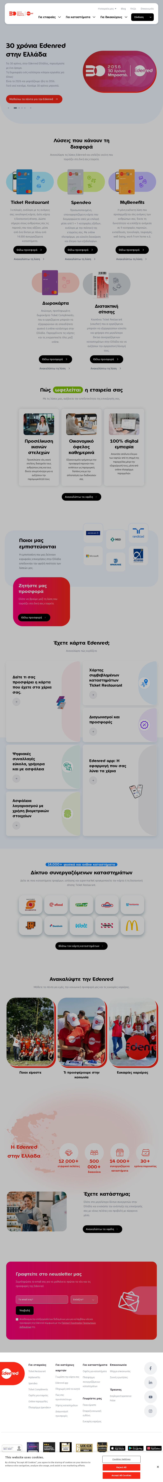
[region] (81, 1467)
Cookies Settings (121, 1459)
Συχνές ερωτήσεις (119, 1377)
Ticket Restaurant (37, 1371)
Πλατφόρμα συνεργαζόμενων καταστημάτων (91, 1382)
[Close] (157, 1466)
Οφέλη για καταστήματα (95, 1371)
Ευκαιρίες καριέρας (92, 1421)
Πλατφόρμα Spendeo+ (39, 1407)
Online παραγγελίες (38, 1401)
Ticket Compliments (38, 1389)
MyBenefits (34, 1377)
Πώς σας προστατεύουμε (64, 1397)
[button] (8, 108)
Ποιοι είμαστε (89, 1405)
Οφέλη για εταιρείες (38, 1395)
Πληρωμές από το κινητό (68, 1389)
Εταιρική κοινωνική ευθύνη (92, 1413)
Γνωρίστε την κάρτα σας (67, 1377)
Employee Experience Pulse (120, 1398)
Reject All (121, 1467)
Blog (123, 8)
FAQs (133, 8)
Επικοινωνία (147, 8)
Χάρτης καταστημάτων (67, 1405)
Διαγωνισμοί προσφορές (62, 1413)
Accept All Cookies (121, 1475)
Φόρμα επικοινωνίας (120, 1371)
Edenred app (62, 1383)
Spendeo (32, 1383)
